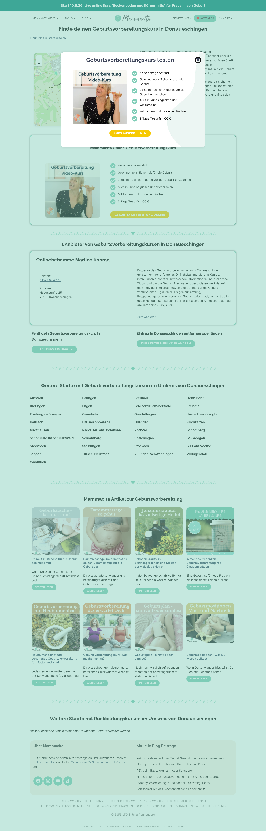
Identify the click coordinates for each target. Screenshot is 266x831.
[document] (133, 415)
